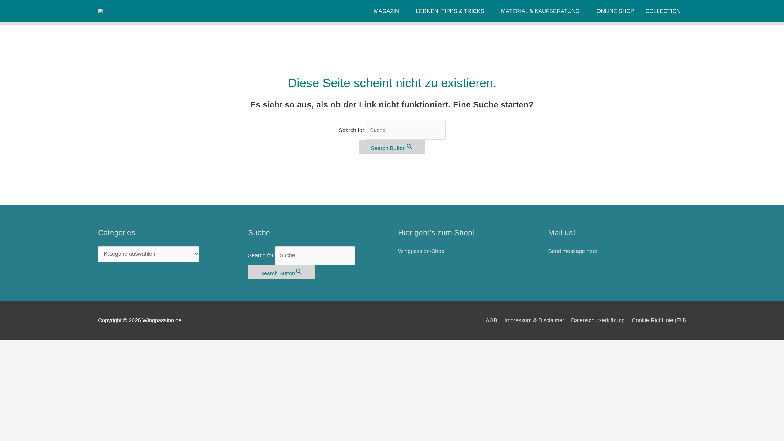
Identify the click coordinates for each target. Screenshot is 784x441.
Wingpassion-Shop (421, 251)
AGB (491, 320)
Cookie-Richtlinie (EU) (659, 320)
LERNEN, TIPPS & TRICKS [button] (450, 11)
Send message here (572, 251)
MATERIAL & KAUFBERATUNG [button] (540, 11)
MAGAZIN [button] (386, 11)
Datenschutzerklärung (598, 320)
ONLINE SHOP (615, 11)
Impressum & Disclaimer (534, 320)
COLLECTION (662, 11)
